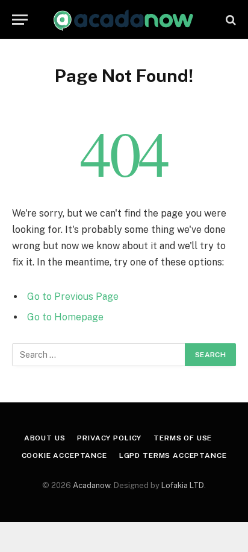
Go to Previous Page (73, 296)
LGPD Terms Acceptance (173, 455)
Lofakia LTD (182, 485)
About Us (45, 438)
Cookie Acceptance (64, 455)
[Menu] (20, 19)
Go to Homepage (65, 317)
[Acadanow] (124, 19)
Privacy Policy (109, 438)
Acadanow (91, 485)
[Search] (229, 19)
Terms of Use (182, 438)
